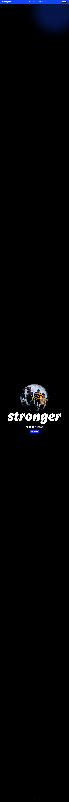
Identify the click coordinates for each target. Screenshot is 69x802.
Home (30, 1)
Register (64, 1)
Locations (41, 1)
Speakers (35, 1)
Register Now (34, 431)
